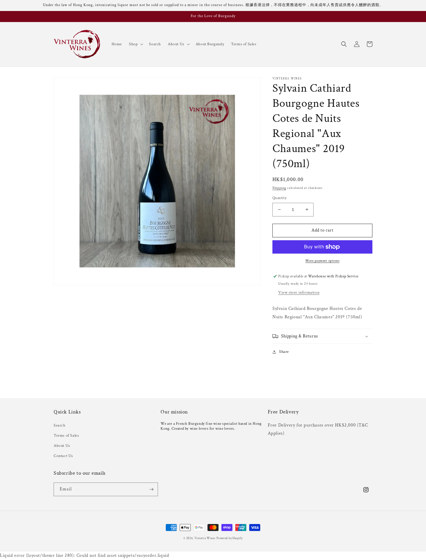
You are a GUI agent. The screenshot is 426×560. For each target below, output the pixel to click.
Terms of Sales (66, 435)
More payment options (322, 261)
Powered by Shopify (229, 538)
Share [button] (284, 351)
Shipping (279, 188)
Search (59, 425)
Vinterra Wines (205, 538)
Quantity (279, 198)
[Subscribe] (151, 489)
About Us (62, 445)
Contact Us (63, 455)
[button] (135, 44)
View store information (298, 292)
